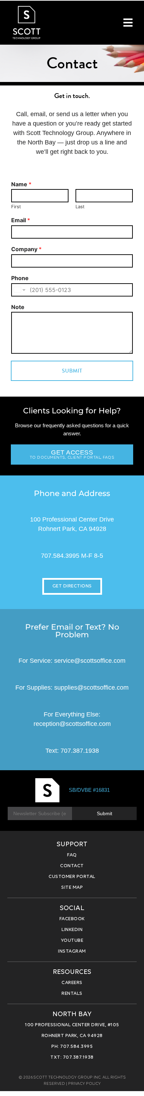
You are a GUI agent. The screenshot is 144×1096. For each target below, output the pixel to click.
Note (17, 306)
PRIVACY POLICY (84, 1084)
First (16, 206)
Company (26, 249)
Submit (72, 371)
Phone (20, 278)
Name (21, 184)
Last (80, 206)
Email (20, 220)
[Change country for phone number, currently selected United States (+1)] (19, 289)
